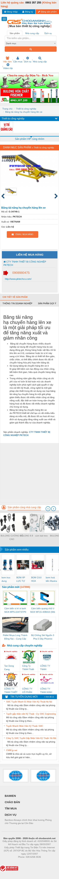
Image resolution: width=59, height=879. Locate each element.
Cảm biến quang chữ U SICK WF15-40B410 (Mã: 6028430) (42, 610)
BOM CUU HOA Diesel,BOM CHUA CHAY (37, 579)
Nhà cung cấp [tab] (32, 33)
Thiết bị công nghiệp (26, 108)
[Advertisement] (29, 472)
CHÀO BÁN (12, 802)
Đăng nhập (12, 11)
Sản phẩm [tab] (15, 33)
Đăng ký (29, 11)
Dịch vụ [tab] (48, 33)
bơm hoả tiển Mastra (51, 579)
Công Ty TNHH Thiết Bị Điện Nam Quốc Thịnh (28, 668)
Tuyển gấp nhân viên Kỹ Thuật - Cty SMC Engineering (31, 714)
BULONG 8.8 (26, 535)
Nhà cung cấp (40, 61)
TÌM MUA (11, 808)
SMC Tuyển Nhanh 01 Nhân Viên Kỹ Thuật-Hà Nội (29, 702)
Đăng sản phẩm (49, 11)
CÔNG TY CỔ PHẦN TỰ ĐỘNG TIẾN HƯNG (28, 690)
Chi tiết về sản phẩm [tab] (15, 297)
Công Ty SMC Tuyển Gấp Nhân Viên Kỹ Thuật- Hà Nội (31, 738)
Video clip (8, 68)
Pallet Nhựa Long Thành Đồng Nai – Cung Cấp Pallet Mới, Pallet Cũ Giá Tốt (15, 637)
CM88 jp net (11, 750)
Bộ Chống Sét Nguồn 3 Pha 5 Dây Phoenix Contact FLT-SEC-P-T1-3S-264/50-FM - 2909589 (42, 637)
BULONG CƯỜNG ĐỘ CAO (12, 537)
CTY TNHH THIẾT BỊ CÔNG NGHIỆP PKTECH (24, 263)
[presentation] (48, 508)
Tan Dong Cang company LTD (9, 668)
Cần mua (17, 61)
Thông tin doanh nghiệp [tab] (17, 303)
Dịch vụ (27, 61)
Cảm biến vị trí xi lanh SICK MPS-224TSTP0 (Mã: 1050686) (15, 610)
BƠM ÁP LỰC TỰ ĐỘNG (20, 579)
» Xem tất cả (49, 697)
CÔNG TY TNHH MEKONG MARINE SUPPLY (45, 668)
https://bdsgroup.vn (25, 861)
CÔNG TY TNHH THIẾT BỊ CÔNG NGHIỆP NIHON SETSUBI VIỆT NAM (10, 690)
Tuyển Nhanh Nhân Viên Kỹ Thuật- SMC (24, 726)
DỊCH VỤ (10, 814)
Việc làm (7, 61)
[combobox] (31, 43)
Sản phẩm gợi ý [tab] (47, 303)
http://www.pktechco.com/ (17, 279)
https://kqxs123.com (45, 861)
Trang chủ (7, 108)
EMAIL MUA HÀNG (23, 234)
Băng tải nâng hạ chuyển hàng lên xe (23, 112)
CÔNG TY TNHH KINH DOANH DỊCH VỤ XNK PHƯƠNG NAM (46, 690)
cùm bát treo (41, 535)
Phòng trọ (9, 861)
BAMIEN (10, 795)
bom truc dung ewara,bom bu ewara (7, 579)
